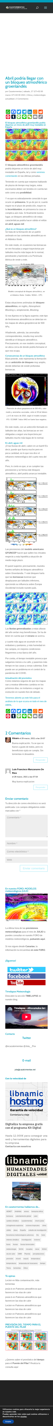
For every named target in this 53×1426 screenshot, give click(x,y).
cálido (8, 1230)
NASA (21, 1249)
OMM (20, 1254)
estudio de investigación (37, 1230)
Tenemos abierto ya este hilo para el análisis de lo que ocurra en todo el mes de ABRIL (26, 701)
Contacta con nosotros (18, 1146)
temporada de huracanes (28, 1263)
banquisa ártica (37, 1211)
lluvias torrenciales (27, 1244)
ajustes (23, 1416)
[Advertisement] (26, 48)
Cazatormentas (15, 91)
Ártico (26, 1268)
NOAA (44, 1249)
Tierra (8, 1268)
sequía (25, 1259)
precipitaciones (38, 1254)
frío (37, 1235)
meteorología (11, 1249)
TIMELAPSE (32, 996)
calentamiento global (23, 1216)
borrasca (9, 1216)
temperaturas (11, 1263)
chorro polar (39, 1221)
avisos (26, 1211)
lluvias (15, 1244)
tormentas (17, 1268)
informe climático (12, 1240)
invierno (37, 1240)
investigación (26, 1240)
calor (36, 1216)
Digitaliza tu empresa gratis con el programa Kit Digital (24, 1126)
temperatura (35, 1259)
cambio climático (12, 1221)
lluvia (8, 1244)
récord (18, 1259)
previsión (9, 1259)
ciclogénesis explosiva (14, 1225)
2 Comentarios (22, 99)
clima (44, 1225)
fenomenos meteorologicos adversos (20, 1235)
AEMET (9, 1211)
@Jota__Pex (29, 1046)
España (23, 1230)
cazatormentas (26, 1221)
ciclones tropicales (33, 1225)
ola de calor (10, 1254)
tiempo (42, 1263)
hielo (43, 1235)
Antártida (18, 1211)
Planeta (27, 1254)
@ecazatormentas (14, 1046)
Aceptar (8, 1421)
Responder (40, 760)
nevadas (29, 1249)
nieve (37, 1249)
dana (15, 1230)
